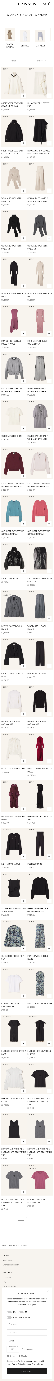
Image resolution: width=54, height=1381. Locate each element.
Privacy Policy (37, 1364)
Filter (13, 61)
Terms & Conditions (20, 1364)
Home (4, 1245)
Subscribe (27, 1371)
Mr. (26, 1312)
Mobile (24, 1356)
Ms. (14, 1312)
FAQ (4, 1282)
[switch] (9, 1312)
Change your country (11, 1265)
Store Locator (8, 1260)
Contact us (7, 1277)
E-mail (12, 1356)
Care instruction (9, 1286)
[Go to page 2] (33, 1218)
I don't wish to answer (22, 1317)
